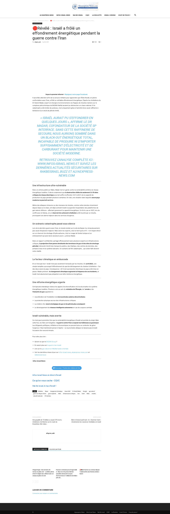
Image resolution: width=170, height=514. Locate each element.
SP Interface (48, 396)
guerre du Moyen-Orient (39, 393)
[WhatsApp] (48, 46)
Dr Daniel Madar (76, 391)
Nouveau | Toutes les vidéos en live (67, 368)
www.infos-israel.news (56, 164)
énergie (85, 391)
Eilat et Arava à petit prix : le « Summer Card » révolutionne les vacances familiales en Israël (86, 421)
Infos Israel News (63, 15)
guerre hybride (52, 393)
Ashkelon (40, 391)
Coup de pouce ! (124, 15)
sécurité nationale (37, 396)
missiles (94, 393)
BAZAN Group (51, 342)
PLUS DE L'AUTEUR (55, 449)
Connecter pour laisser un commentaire (45, 493)
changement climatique (56, 391)
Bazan (46, 391)
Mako (88, 393)
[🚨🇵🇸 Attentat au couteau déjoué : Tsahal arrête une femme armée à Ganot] (90, 460)
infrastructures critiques (69, 393)
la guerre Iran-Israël (54, 345)
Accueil (34, 20)
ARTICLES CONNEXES (40, 449)
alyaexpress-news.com (80, 352)
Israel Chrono (109, 15)
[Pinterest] (43, 46)
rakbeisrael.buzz (54, 171)
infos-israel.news (65, 352)
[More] (53, 46)
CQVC (87, 15)
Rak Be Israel (78, 15)
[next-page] (37, 481)
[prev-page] (33, 481)
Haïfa (59, 393)
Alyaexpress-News (47, 15)
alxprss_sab (38, 42)
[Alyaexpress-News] (85, 6)
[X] (39, 46)
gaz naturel (92, 391)
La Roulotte (97, 15)
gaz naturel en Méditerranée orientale (55, 349)
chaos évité (67, 391)
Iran (79, 393)
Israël (83, 393)
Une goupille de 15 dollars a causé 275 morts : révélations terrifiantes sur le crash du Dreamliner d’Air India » (47, 422)
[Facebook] (34, 46)
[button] (135, 15)
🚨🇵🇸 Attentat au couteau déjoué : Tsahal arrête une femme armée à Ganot (89, 471)
